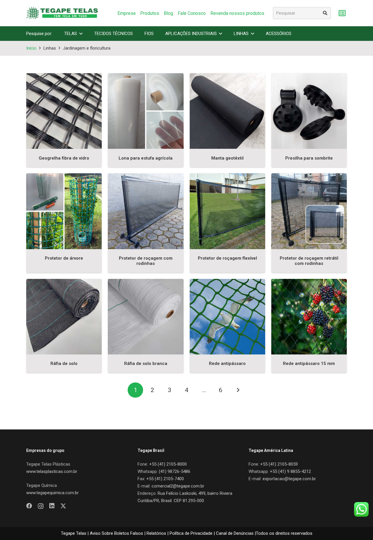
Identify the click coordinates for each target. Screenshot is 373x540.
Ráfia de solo (64, 363)
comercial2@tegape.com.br (178, 486)
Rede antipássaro (227, 363)
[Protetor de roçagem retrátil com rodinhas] (309, 211)
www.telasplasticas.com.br (51, 471)
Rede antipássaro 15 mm (309, 363)
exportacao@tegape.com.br (289, 478)
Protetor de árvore (64, 258)
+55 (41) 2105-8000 (168, 464)
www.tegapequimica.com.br (52, 492)
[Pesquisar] (325, 13)
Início (31, 48)
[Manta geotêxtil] (227, 111)
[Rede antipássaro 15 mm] (309, 316)
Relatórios (156, 533)
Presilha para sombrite (309, 158)
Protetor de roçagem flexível (227, 258)
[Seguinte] (237, 390)
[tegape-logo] (62, 13)
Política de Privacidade (191, 533)
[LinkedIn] (51, 506)
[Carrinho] (342, 13)
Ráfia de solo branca (145, 363)
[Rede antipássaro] (227, 316)
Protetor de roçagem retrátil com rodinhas (309, 261)
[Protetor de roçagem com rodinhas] (145, 211)
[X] (63, 506)
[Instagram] (40, 506)
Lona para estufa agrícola (146, 158)
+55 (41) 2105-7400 (165, 478)
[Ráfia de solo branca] (145, 316)
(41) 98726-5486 (174, 471)
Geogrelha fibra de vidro (64, 158)
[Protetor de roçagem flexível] (227, 211)
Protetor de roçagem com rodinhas (146, 261)
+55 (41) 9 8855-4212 (290, 471)
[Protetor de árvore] (64, 211)
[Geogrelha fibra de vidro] (64, 111)
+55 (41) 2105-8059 (279, 464)
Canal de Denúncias (235, 533)
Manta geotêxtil (227, 158)
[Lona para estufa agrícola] (145, 111)
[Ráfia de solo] (64, 316)
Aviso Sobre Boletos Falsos (116, 533)
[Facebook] (29, 506)
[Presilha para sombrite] (309, 111)
